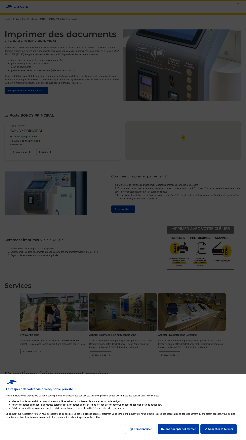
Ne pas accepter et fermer (178, 429)
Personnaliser (143, 429)
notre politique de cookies (87, 417)
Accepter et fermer (220, 429)
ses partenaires (57, 395)
